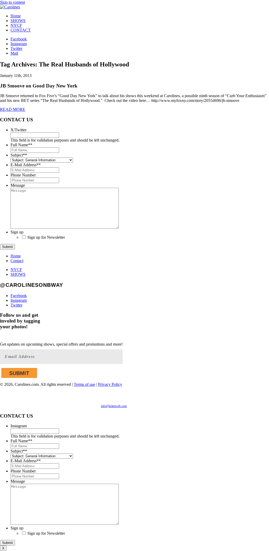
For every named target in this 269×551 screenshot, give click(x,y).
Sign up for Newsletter (46, 237)
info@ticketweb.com (114, 406)
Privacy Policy (110, 384)
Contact (17, 260)
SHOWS (18, 20)
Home (16, 16)
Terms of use (84, 384)
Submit (7, 247)
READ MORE (12, 109)
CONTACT (21, 30)
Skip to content (12, 2)
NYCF (16, 25)
